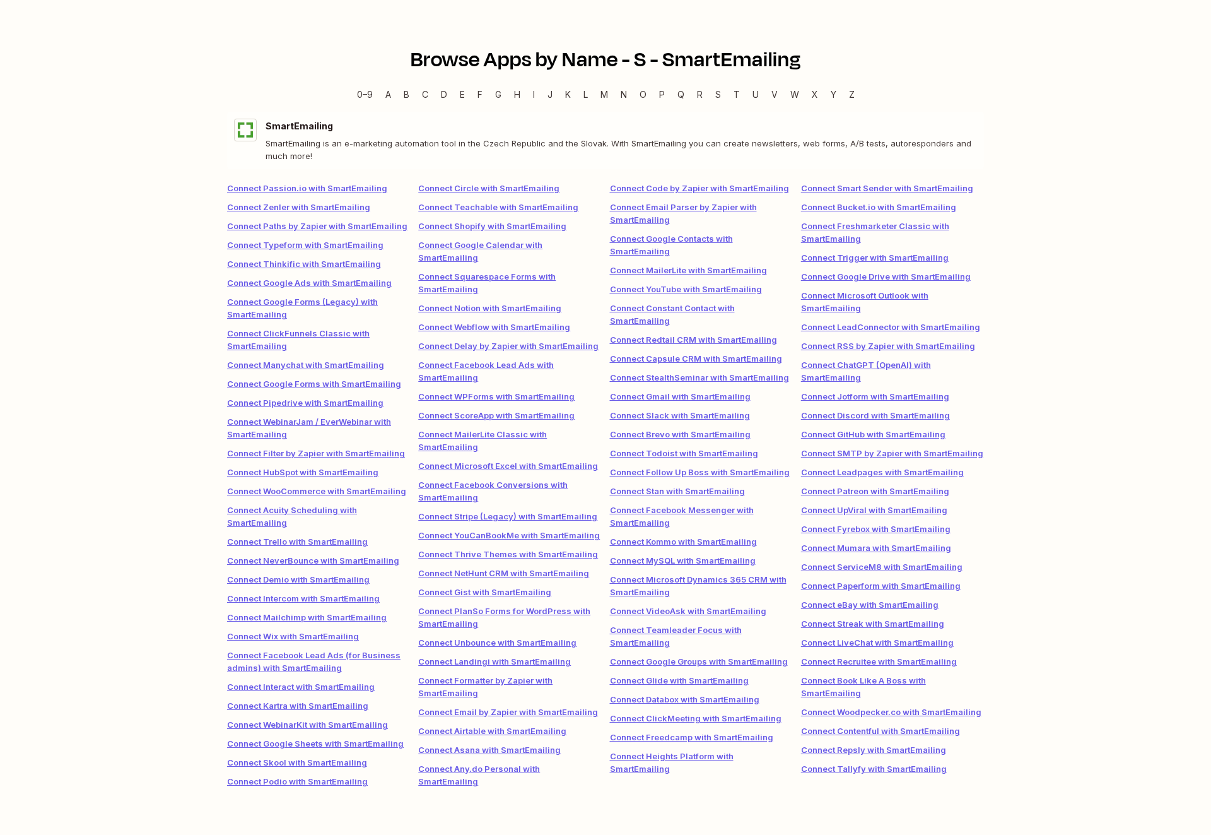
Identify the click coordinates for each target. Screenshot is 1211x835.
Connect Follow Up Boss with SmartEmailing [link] (700, 472)
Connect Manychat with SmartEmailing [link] (305, 365)
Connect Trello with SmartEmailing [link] (297, 541)
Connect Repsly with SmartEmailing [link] (873, 750)
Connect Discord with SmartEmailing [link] (875, 415)
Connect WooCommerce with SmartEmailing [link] (316, 491)
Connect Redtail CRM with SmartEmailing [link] (693, 340)
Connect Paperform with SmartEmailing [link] (881, 586)
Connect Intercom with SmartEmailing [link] (303, 598)
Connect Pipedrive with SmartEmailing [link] (305, 403)
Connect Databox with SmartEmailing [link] (684, 699)
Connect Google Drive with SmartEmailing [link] (886, 276)
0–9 (365, 94)
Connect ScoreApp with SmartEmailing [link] (496, 415)
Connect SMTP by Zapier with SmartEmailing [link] (892, 453)
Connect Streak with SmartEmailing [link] (872, 624)
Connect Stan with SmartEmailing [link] (677, 491)
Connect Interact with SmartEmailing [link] (301, 687)
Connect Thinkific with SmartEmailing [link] (304, 264)
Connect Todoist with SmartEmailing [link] (684, 453)
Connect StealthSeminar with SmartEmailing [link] (699, 377)
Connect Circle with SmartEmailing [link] (488, 188)
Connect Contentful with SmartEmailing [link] (880, 731)
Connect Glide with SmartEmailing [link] (679, 680)
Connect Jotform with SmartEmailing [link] (875, 396)
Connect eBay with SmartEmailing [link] (870, 605)
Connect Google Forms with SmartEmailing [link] (314, 384)
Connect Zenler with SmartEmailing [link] (298, 207)
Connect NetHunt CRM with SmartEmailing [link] (503, 573)
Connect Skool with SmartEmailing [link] (297, 762)
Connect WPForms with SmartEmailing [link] (496, 396)
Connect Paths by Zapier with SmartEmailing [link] (317, 226)
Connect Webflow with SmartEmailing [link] (494, 327)
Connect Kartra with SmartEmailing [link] (297, 706)
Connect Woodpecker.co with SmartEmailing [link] (891, 712)
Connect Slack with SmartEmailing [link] (680, 415)
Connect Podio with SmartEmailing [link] (297, 781)
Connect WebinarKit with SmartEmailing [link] (307, 725)
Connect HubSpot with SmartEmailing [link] (302, 472)
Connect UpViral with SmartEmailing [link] (874, 510)
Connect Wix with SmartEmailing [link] (293, 636)
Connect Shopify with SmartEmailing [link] (492, 226)
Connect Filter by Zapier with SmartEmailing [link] (316, 453)
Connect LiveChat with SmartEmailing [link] (877, 642)
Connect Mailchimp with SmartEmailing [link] (307, 617)
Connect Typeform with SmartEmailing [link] (305, 245)
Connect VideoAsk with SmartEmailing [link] (688, 611)
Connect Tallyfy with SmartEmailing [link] (874, 769)
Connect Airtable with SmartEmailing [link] (492, 731)
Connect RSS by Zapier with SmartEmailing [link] (888, 346)
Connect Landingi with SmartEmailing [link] (494, 661)
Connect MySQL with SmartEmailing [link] (683, 560)
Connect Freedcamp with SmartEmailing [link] (691, 737)
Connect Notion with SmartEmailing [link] (489, 308)
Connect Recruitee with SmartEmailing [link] (879, 661)
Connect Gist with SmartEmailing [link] (484, 592)
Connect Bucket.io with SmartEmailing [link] (878, 207)
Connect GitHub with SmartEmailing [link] (873, 434)
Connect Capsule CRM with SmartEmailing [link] (696, 358)
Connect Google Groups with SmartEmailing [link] (699, 661)
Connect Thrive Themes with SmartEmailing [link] (508, 554)
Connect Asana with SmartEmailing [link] (489, 750)
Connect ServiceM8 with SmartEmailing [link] (881, 567)
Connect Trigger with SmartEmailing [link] (875, 257)
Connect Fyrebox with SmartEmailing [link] (876, 529)
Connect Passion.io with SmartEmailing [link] (307, 188)
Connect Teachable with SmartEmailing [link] (498, 207)
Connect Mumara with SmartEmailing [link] (876, 548)
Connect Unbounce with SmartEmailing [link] (497, 642)
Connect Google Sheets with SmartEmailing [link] (315, 743)
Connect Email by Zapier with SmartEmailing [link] (508, 712)
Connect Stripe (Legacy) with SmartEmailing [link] (507, 516)
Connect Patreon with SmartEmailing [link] (875, 491)
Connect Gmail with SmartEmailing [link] (680, 396)
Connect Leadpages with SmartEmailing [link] (882, 472)
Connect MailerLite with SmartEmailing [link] (688, 270)
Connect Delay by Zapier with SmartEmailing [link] (508, 346)
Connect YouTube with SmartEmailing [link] (686, 289)
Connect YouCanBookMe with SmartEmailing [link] (509, 535)
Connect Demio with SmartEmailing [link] (298, 579)
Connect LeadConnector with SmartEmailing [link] (890, 327)
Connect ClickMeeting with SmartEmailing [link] (695, 718)
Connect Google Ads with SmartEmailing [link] (309, 283)
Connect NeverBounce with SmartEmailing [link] (313, 560)
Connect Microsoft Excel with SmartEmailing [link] (508, 466)
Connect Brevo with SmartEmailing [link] (680, 434)
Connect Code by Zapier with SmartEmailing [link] (699, 188)
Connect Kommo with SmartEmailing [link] (683, 541)
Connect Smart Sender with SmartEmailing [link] (887, 188)
